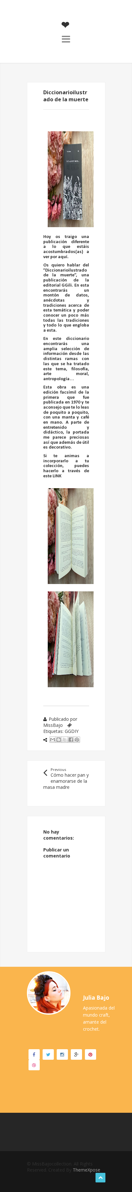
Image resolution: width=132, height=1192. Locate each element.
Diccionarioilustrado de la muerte (65, 273)
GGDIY (71, 731)
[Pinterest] (90, 1054)
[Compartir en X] (65, 739)
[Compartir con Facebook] (71, 739)
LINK (57, 476)
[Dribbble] (34, 1065)
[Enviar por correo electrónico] (52, 739)
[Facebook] (34, 1054)
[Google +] (76, 1054)
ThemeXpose (86, 1170)
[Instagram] (62, 1054)
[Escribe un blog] (58, 739)
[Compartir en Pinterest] (77, 739)
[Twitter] (48, 1054)
